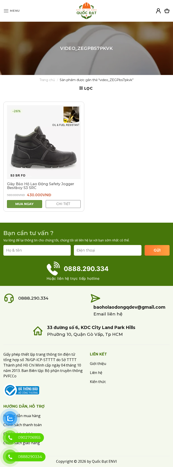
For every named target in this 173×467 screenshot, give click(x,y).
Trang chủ (47, 80)
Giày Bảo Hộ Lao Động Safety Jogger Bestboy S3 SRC (40, 186)
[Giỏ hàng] (167, 11)
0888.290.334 (33, 298)
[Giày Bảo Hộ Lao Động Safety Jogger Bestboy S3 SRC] (44, 142)
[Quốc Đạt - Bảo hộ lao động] (86, 10)
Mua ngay (24, 204)
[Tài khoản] (158, 11)
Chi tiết (63, 204)
